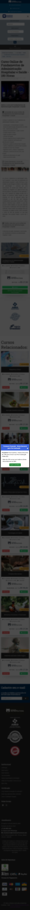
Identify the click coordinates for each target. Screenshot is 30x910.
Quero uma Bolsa (15, 465)
